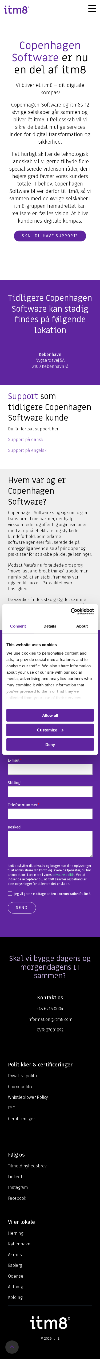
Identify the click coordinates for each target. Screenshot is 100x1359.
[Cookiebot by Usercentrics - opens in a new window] (71, 611)
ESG (11, 1107)
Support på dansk (25, 439)
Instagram (18, 1187)
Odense (15, 1276)
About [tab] (82, 626)
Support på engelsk (27, 450)
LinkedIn (16, 1176)
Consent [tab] (18, 626)
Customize (47, 729)
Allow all (50, 715)
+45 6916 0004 (50, 1008)
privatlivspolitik (63, 875)
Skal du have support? (50, 236)
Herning (15, 1233)
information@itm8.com (50, 1019)
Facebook (17, 1198)
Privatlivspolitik (22, 1075)
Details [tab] (49, 626)
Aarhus (15, 1254)
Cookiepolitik (20, 1086)
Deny (50, 744)
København (19, 1243)
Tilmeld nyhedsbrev (27, 1165)
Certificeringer (21, 1118)
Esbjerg (15, 1265)
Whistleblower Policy (28, 1097)
